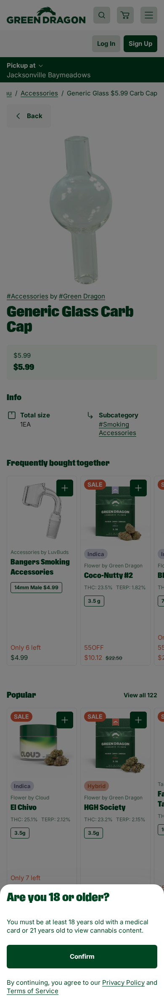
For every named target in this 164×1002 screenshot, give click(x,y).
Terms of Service (32, 991)
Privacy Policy (123, 982)
